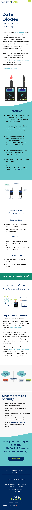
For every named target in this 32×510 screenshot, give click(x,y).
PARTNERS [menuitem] (19, 486)
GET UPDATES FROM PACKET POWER (16, 471)
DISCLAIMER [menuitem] (22, 484)
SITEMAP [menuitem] (11, 486)
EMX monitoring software (19, 60)
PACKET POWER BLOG (15, 479)
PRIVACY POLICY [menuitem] (10, 484)
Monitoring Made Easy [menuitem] (15, 489)
